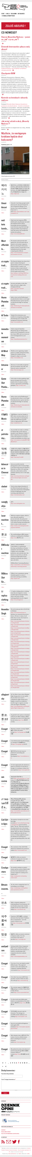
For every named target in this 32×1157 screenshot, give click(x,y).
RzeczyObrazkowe (12, 1153)
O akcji (8, 13)
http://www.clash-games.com (18, 503)
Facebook (19, 1142)
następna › (3, 1065)
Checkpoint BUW (8, 73)
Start (3, 13)
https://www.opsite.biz (24, 769)
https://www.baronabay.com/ (18, 494)
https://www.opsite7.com (21, 1016)
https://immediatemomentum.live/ (19, 339)
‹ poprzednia (6, 1062)
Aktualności (21, 13)
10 (24, 1063)
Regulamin (14, 13)
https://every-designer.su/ (17, 599)
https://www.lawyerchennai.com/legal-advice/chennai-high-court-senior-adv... (20, 477)
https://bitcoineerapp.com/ (17, 369)
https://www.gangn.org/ (20, 732)
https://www (14, 537)
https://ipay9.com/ (15, 578)
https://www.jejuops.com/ (19, 923)
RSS (3, 1142)
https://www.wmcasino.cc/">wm (21, 778)
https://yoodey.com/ (21, 385)
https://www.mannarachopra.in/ (18, 612)
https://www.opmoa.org (19, 1042)
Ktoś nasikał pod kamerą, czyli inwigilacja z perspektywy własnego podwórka (15, 68)
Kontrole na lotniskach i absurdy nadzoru (14, 99)
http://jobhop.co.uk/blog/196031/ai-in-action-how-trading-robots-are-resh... (20, 274)
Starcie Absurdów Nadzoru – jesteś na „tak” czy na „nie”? (15, 38)
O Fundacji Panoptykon (8, 16)
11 (26, 1063)
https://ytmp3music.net (16, 423)
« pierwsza (3, 1062)
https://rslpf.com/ (15, 193)
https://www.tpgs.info (20, 939)
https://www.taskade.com (17, 322)
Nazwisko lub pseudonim (7, 1073)
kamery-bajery (4, 179)
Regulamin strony (6, 1131)
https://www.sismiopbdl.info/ (18, 233)
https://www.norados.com (20, 850)
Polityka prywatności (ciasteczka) (10, 1133)
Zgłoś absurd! (15, 26)
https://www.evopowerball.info (21, 992)
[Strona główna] (13, 7)
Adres (2, 199)
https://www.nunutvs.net (24, 970)
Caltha (19, 1153)
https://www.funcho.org (19, 909)
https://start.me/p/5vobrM (17, 457)
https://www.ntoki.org (22, 980)
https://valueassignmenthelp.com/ (19, 956)
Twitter (14, 1142)
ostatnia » (6, 1065)
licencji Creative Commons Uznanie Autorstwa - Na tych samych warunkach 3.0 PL (16, 1150)
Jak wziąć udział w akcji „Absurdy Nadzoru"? (15, 122)
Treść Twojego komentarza (8, 1079)
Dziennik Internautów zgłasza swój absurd (15, 48)
